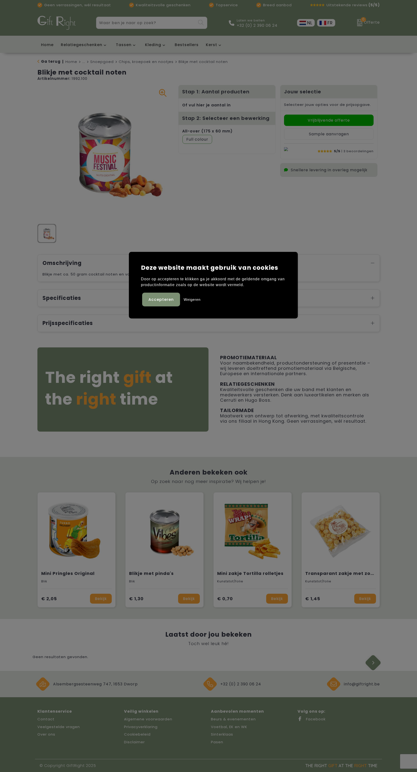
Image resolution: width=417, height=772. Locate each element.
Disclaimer (134, 741)
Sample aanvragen (329, 134)
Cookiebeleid (137, 734)
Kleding (153, 45)
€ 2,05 (49, 598)
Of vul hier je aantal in (206, 105)
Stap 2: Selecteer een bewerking (226, 118)
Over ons (46, 734)
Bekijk (101, 598)
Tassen (124, 45)
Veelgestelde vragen (58, 726)
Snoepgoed (102, 61)
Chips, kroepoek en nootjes (146, 61)
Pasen (217, 741)
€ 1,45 (312, 598)
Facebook (315, 719)
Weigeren (192, 299)
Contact (46, 719)
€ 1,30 (136, 598)
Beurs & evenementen (233, 719)
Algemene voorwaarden (148, 719)
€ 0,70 (225, 598)
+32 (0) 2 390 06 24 (257, 26)
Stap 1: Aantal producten (216, 91)
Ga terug (51, 61)
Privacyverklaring (141, 726)
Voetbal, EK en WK (229, 726)
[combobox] (146, 23)
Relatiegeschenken (81, 45)
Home (71, 61)
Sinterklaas (222, 734)
